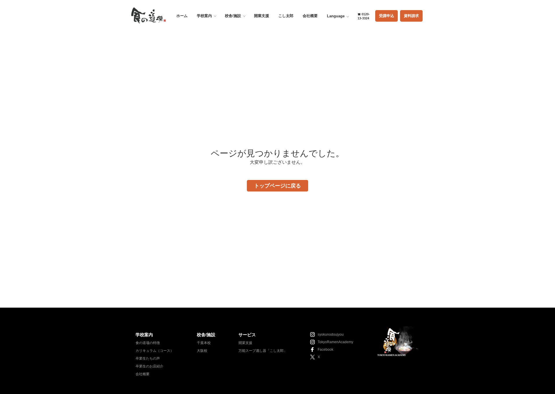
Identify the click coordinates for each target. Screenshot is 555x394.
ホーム (182, 16)
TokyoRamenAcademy (335, 342)
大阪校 (202, 351)
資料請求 (411, 16)
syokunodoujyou (331, 334)
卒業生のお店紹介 (149, 366)
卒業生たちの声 (148, 358)
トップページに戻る (277, 186)
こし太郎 (285, 16)
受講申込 (386, 16)
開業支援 (261, 16)
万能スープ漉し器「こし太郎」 (262, 351)
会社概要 (310, 16)
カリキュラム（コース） (155, 351)
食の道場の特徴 (148, 343)
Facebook (325, 349)
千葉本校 (204, 343)
